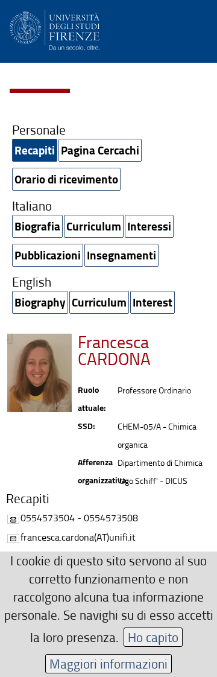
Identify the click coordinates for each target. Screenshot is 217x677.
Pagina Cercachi (100, 150)
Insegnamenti (121, 255)
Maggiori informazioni (108, 663)
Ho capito (153, 637)
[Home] (54, 28)
